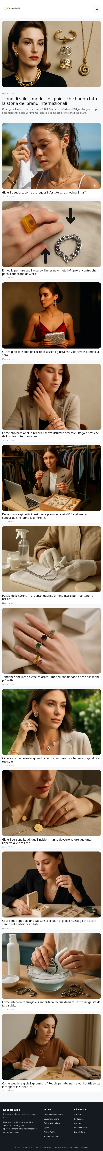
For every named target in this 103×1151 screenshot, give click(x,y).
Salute (46, 1127)
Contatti (77, 1123)
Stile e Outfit (49, 1132)
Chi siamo (78, 1114)
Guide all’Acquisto (52, 1123)
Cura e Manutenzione (53, 1114)
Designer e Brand (51, 1119)
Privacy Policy (80, 1127)
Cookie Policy (80, 1132)
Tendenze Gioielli (51, 1136)
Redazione (79, 1119)
